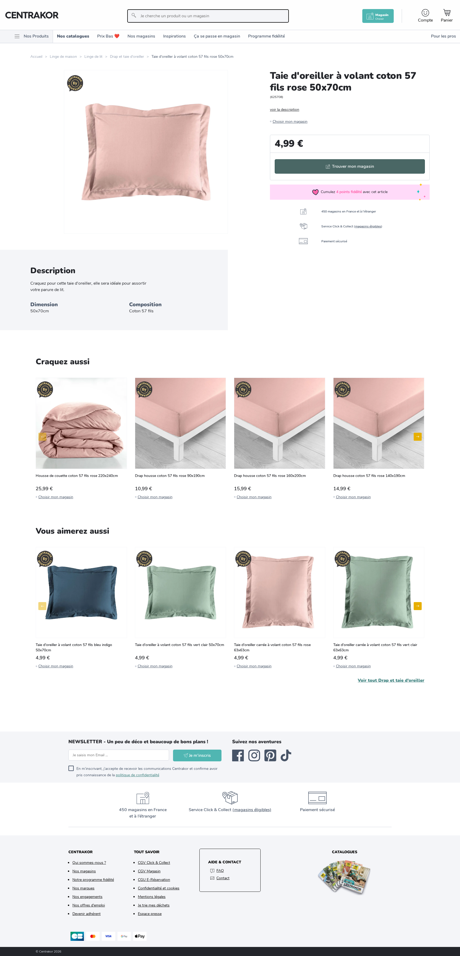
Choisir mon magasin (290, 121)
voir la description (284, 109)
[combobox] (208, 16)
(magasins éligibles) (251, 810)
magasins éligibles (368, 226)
